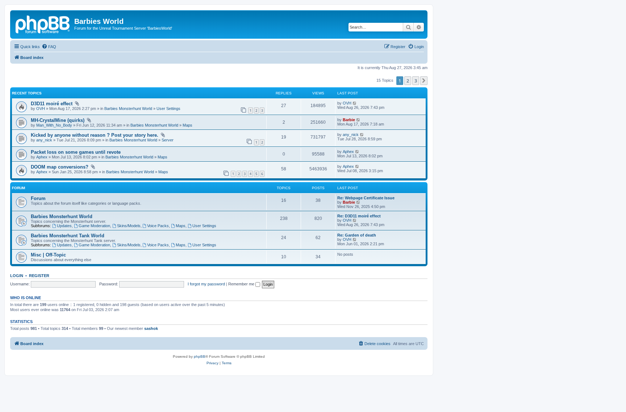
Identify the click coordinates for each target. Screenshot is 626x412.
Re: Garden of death (356, 235)
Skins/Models (129, 226)
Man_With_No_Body (54, 125)
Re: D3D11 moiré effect (359, 216)
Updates (64, 226)
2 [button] (407, 80)
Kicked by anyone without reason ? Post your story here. (95, 135)
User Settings (168, 108)
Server (168, 140)
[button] (423, 80)
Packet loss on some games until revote (76, 152)
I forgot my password (206, 284)
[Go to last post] (354, 103)
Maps (187, 125)
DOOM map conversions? (60, 167)
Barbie (349, 120)
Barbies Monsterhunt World (128, 108)
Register (39, 275)
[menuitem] (49, 46)
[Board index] (43, 23)
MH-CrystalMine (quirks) (58, 120)
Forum (38, 198)
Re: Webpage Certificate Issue (366, 198)
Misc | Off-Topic (48, 255)
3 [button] (415, 80)
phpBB (199, 356)
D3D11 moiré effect (52, 103)
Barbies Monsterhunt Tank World (67, 235)
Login (16, 275)
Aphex (41, 157)
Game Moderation (94, 226)
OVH (40, 108)
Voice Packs (158, 226)
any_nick (44, 140)
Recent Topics (27, 93)
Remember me (241, 284)
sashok (151, 328)
